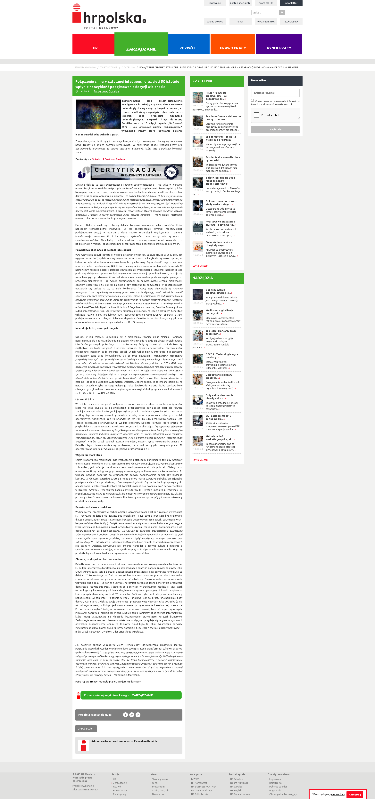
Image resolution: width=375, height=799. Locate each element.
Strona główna (215, 21)
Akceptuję (355, 794)
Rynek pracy (279, 48)
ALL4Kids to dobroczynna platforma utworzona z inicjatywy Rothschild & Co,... (221, 252)
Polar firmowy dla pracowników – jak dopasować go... (216, 96)
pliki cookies (338, 794)
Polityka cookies (278, 786)
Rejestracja (275, 783)
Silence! (76, 789)
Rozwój (187, 48)
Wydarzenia (266, 21)
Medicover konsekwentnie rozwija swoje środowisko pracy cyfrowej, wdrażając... (223, 321)
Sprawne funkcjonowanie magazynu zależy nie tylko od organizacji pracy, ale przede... (222, 127)
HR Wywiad (236, 786)
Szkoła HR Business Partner (108, 159)
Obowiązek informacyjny (283, 794)
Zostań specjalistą (240, 3)
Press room (158, 786)
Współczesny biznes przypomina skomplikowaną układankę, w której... (221, 365)
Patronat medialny (201, 790)
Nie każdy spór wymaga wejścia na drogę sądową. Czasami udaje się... (223, 147)
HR (95, 48)
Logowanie (215, 3)
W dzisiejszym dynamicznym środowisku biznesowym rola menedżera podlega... (221, 168)
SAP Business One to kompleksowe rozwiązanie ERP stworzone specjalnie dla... (223, 426)
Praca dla (266, 3)
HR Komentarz (199, 783)
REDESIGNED (90, 789)
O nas (241, 21)
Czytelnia (128, 67)
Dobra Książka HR (239, 783)
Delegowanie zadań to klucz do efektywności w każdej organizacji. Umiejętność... (223, 385)
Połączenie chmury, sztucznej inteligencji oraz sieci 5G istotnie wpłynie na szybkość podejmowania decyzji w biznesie (218, 67)
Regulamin (275, 790)
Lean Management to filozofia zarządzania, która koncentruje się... (216, 191)
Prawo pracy (233, 48)
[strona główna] (109, 14)
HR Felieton (236, 779)
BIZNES (195, 779)
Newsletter (291, 3)
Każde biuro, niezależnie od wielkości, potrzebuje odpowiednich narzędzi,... (221, 232)
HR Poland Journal (240, 794)
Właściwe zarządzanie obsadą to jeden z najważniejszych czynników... (222, 406)
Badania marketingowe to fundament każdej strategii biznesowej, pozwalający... (220, 447)
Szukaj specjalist (161, 790)
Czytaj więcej (200, 266)
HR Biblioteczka (200, 794)
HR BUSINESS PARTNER (203, 786)
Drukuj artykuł (85, 728)
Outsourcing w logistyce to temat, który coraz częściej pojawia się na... (221, 211)
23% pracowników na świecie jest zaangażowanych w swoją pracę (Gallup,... (222, 300)
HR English (236, 790)
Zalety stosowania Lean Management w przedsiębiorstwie (220, 180)
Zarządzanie (141, 48)
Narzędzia (203, 278)
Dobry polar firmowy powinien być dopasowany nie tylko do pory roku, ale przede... (216, 106)
